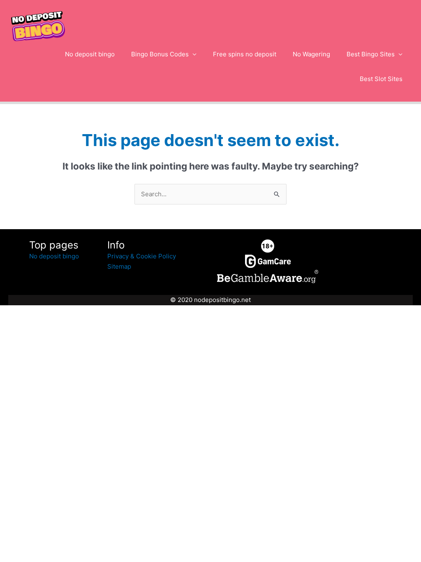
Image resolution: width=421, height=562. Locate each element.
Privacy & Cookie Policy (141, 256)
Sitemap (119, 266)
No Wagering (311, 54)
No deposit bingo (90, 54)
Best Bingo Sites (371, 54)
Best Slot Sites (381, 79)
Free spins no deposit (244, 54)
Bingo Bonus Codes (160, 54)
